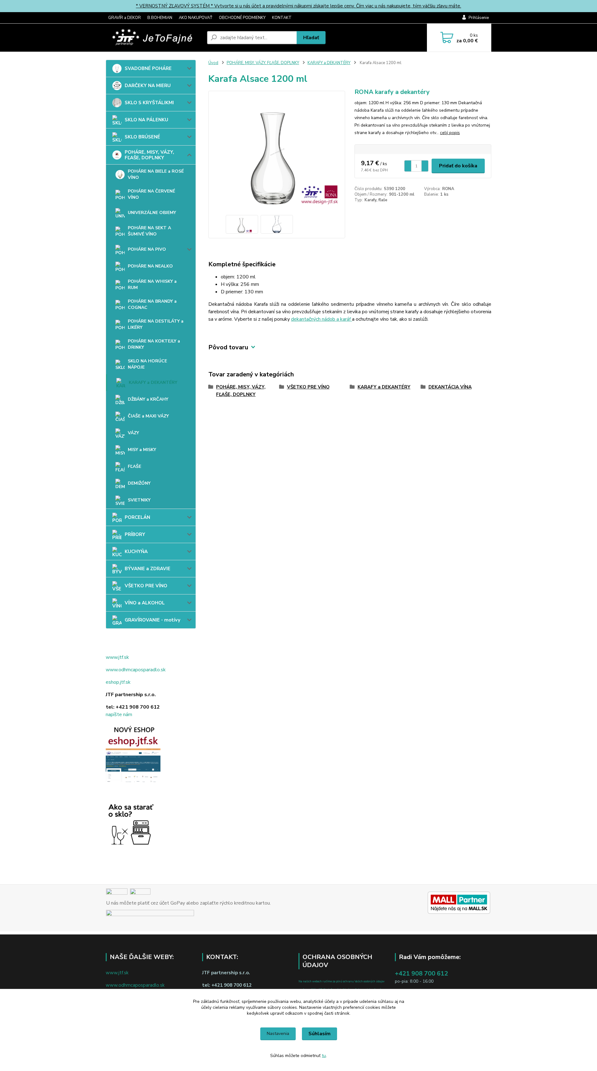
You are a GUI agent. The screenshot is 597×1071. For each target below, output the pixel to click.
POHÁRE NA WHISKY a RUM (152, 284)
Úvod (213, 63)
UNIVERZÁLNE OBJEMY (152, 213)
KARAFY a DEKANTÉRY (153, 382)
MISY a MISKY (142, 450)
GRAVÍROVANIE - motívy (152, 620)
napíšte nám (119, 714)
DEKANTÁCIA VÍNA (450, 387)
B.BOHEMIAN (159, 18)
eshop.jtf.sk (118, 682)
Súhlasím (319, 1033)
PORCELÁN (137, 517)
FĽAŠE (134, 466)
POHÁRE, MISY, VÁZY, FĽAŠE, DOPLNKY (149, 155)
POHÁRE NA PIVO (147, 249)
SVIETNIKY (139, 500)
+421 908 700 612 (421, 973)
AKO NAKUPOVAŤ (195, 18)
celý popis (450, 133)
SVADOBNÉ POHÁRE (148, 68)
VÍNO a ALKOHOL (145, 603)
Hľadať (311, 37)
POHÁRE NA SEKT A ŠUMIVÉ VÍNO (149, 231)
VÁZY (133, 433)
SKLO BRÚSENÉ (142, 137)
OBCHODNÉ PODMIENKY (242, 18)
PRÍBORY (135, 534)
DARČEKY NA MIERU (148, 85)
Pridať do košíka (458, 165)
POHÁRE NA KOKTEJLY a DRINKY (154, 344)
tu (324, 1056)
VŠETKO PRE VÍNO (146, 586)
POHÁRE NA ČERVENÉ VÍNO (151, 194)
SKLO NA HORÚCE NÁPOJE (147, 364)
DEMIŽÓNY (139, 483)
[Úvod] (154, 37)
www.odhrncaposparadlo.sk (136, 669)
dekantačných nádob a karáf (321, 319)
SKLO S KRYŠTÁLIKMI (149, 103)
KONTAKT (282, 18)
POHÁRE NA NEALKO (150, 266)
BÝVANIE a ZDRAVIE (147, 569)
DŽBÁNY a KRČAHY (148, 399)
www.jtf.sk (117, 657)
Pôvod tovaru (228, 347)
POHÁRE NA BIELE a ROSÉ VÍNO (156, 174)
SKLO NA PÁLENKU (146, 120)
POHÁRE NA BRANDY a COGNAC (152, 304)
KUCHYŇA (136, 551)
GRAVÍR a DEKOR (124, 18)
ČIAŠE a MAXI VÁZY (148, 416)
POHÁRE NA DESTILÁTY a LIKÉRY (155, 324)
